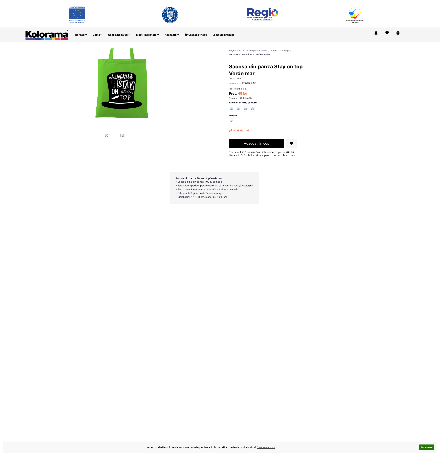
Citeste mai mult (266, 447)
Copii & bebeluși (118, 34)
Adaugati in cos (256, 143)
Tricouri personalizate (256, 50)
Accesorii (171, 34)
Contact (395, 2)
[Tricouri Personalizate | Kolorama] (46, 34)
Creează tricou (197, 34)
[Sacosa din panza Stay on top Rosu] (238, 108)
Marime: (233, 115)
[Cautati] (214, 35)
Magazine (351, 2)
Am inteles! (427, 447)
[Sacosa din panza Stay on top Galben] (245, 108)
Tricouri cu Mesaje (280, 50)
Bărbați (80, 34)
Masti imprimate (146, 34)
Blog (383, 2)
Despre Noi (368, 2)
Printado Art (249, 82)
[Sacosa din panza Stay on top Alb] (231, 108)
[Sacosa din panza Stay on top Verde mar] (231, 122)
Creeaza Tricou (331, 2)
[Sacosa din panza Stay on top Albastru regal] (252, 108)
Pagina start (235, 50)
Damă (97, 34)
